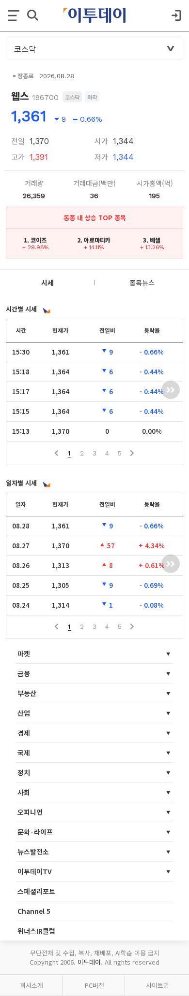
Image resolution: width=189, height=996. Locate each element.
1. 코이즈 (35, 240)
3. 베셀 (151, 240)
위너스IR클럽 (36, 931)
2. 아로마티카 (93, 240)
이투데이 (89, 962)
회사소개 (31, 985)
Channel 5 (33, 911)
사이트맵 (157, 985)
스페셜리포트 (36, 891)
